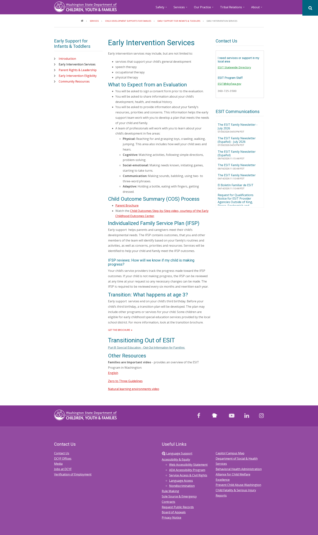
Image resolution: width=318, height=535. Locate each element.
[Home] (85, 6)
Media (58, 464)
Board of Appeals (174, 512)
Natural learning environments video (133, 389)
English (113, 373)
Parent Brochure (127, 205)
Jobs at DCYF (63, 469)
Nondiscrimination (182, 486)
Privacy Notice (171, 518)
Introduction (67, 59)
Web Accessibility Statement (188, 465)
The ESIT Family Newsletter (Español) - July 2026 (237, 140)
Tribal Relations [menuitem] (232, 8)
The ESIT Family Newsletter (237, 165)
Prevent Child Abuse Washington (238, 485)
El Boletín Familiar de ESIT (235, 185)
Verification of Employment (72, 474)
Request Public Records (178, 507)
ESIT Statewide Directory (234, 67)
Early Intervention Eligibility (78, 76)
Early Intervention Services (77, 64)
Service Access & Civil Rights (188, 475)
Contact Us (61, 453)
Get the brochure (119, 330)
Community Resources (74, 81)
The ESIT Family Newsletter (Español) (237, 153)
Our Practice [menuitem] (204, 8)
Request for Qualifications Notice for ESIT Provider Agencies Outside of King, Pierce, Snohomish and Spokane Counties (235, 202)
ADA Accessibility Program (187, 470)
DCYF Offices (62, 459)
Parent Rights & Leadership (78, 70)
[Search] (310, 8)
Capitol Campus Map (230, 453)
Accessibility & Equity (176, 459)
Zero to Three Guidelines (125, 381)
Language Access (181, 481)
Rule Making (170, 491)
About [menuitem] (257, 8)
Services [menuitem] (181, 8)
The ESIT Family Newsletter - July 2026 (237, 126)
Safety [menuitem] (161, 8)
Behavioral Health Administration (239, 469)
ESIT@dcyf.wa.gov (229, 83)
